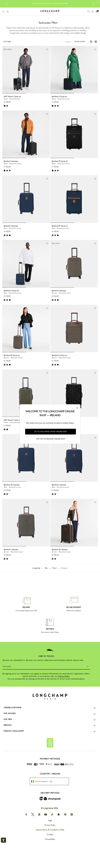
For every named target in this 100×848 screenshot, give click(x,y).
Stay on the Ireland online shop (50, 439)
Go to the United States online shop (50, 432)
